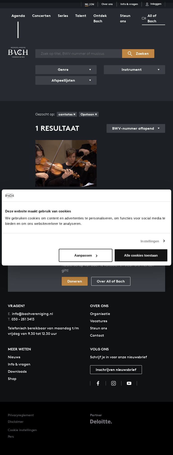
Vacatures (98, 321)
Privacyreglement (21, 415)
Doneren (74, 281)
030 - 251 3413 (21, 319)
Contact (97, 335)
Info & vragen (129, 4)
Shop (12, 379)
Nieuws (14, 357)
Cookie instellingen (22, 430)
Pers (11, 436)
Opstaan (87, 114)
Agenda (18, 15)
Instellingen (150, 241)
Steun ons (125, 18)
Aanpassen (83, 255)
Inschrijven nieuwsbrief (116, 369)
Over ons (107, 4)
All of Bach (152, 18)
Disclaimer (15, 421)
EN (92, 4)
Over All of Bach (111, 281)
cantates (66, 114)
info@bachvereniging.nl (30, 314)
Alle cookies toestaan (141, 255)
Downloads (17, 371)
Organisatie (100, 314)
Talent (80, 15)
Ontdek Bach (100, 18)
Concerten (41, 15)
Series (63, 15)
